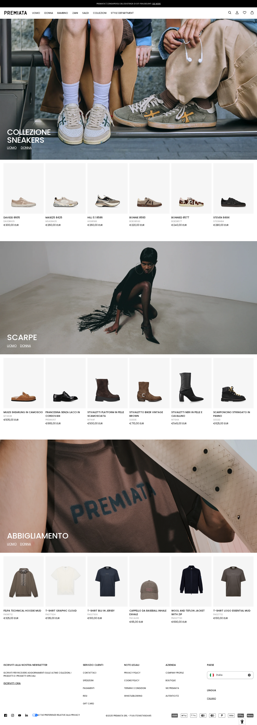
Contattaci (89, 672)
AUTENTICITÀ (172, 695)
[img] (5, 715)
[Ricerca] (229, 12)
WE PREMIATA (172, 688)
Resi (85, 695)
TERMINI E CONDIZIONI (135, 688)
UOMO (12, 148)
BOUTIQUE (171, 680)
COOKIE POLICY (131, 680)
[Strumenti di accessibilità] (242, 721)
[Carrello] (252, 13)
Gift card (88, 703)
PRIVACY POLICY (132, 672)
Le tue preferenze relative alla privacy (59, 714)
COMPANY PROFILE (175, 672)
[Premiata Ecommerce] (15, 13)
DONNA (26, 148)
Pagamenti (88, 688)
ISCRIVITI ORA (12, 683)
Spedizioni (88, 680)
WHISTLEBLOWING (133, 695)
